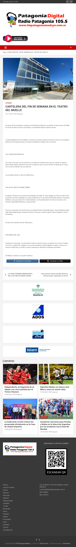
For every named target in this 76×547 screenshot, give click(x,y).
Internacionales (8, 501)
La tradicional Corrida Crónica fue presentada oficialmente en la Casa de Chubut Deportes (19, 424)
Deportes (8, 382)
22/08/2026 (8, 394)
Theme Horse (43, 543)
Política (5, 517)
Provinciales (7, 519)
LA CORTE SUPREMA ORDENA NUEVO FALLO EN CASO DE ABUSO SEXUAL (20, 275)
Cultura (5, 490)
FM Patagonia (18, 114)
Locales (8, 103)
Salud (5, 522)
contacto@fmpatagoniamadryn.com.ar (52, 489)
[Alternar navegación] (5, 47)
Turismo (5, 527)
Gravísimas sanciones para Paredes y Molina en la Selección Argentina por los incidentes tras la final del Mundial (55, 425)
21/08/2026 (44, 392)
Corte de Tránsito (8, 487)
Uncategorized (7, 530)
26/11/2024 (9, 114)
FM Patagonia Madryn (23, 543)
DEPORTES (9, 361)
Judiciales (6, 503)
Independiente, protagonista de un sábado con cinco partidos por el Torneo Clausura (19, 389)
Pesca (5, 511)
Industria (6, 498)
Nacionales (6, 509)
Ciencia (5, 485)
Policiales (6, 514)
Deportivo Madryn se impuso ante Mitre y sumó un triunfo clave (54, 388)
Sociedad (6, 525)
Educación (6, 495)
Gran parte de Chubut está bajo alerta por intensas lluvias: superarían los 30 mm (54, 275)
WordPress (66, 543)
